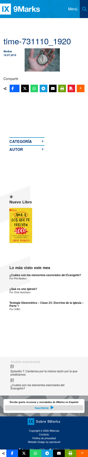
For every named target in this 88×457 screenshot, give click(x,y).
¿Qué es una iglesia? (23, 288)
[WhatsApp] (34, 88)
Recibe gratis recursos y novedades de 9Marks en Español (44, 405)
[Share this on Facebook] (14, 88)
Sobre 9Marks (48, 421)
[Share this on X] (25, 88)
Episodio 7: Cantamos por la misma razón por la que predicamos (44, 372)
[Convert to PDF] (71, 88)
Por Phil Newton (18, 278)
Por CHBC (14, 309)
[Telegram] (43, 88)
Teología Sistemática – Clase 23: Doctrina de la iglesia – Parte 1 (46, 304)
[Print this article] (62, 88)
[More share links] (80, 88)
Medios (8, 51)
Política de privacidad (44, 438)
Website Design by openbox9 (44, 442)
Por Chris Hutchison (20, 292)
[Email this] (53, 88)
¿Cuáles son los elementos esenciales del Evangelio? (45, 275)
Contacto (44, 434)
